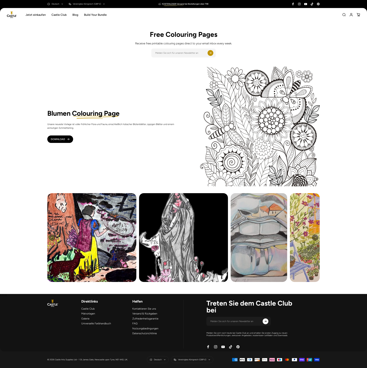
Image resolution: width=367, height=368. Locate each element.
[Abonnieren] (210, 53)
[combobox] (55, 4)
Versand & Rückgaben (144, 313)
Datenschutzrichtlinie (144, 333)
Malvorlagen (88, 313)
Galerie (85, 318)
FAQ (134, 323)
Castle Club (88, 308)
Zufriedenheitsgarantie (145, 318)
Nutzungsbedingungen (145, 328)
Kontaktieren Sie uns (144, 308)
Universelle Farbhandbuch (96, 323)
